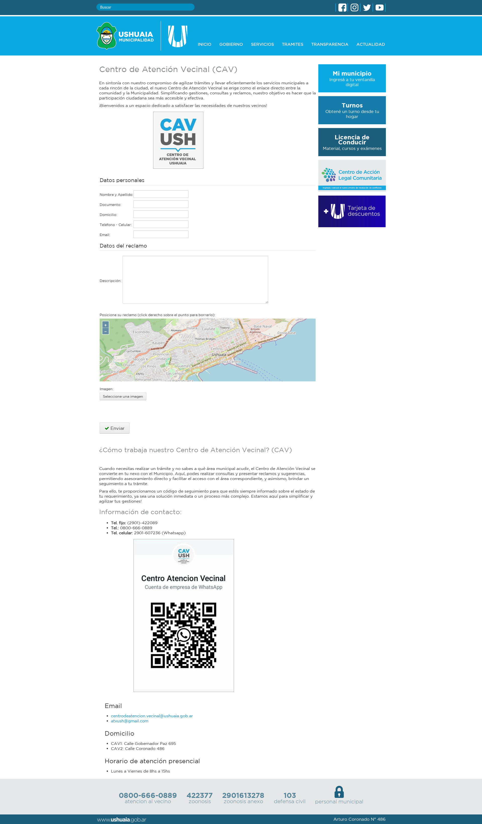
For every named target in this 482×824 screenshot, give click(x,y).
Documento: (110, 205)
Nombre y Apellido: (116, 195)
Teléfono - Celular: (116, 225)
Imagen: (106, 389)
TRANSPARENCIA (329, 44)
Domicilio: (108, 215)
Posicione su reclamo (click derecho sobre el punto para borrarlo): (157, 315)
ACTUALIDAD (370, 44)
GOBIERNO (231, 44)
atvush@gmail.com (129, 721)
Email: (105, 235)
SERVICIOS (262, 44)
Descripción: (111, 281)
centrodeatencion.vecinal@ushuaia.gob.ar (152, 716)
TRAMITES (292, 44)
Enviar (117, 428)
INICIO (204, 44)
